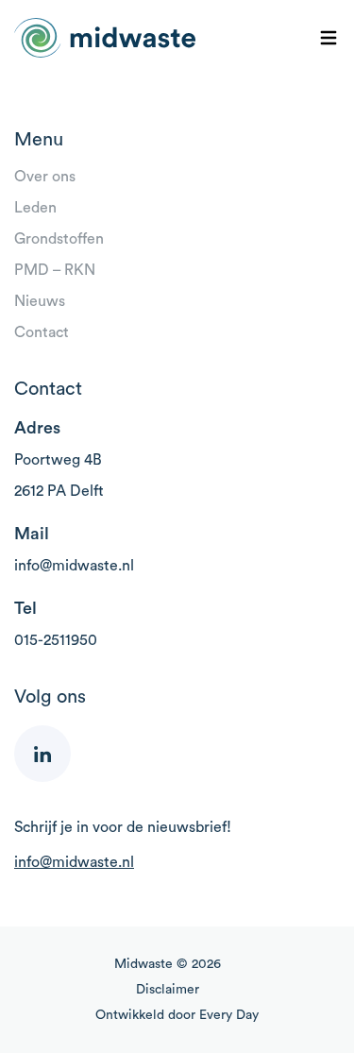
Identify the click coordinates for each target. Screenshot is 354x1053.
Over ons (45, 176)
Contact (41, 332)
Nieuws (39, 301)
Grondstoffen (59, 238)
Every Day (229, 1015)
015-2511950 (55, 640)
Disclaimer (167, 989)
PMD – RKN (54, 270)
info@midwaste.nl (74, 565)
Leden (35, 207)
